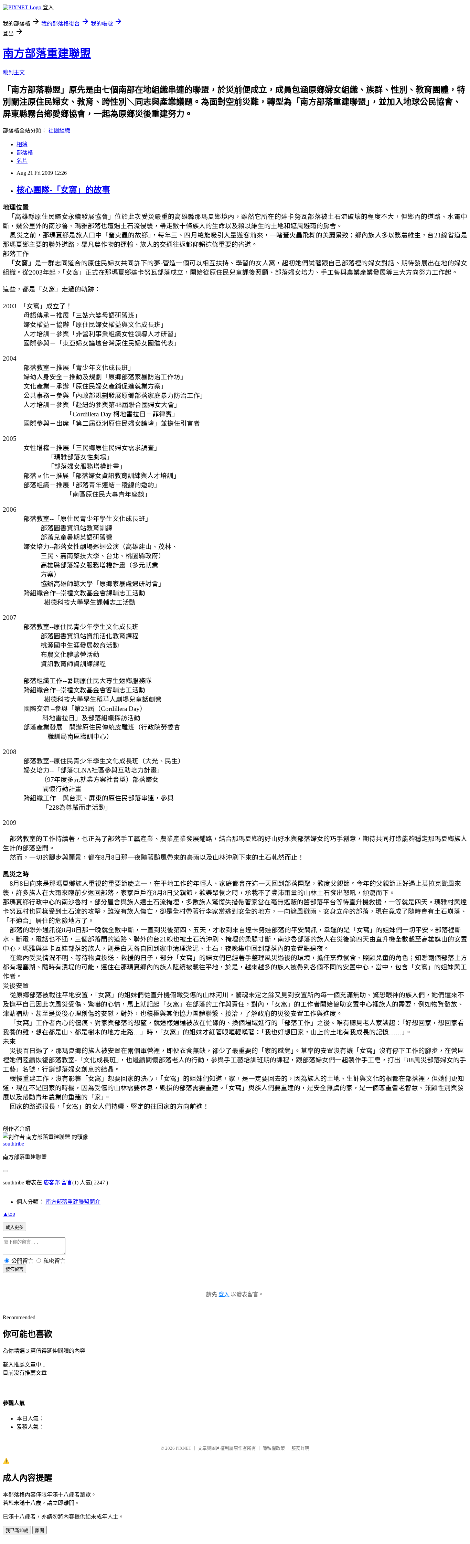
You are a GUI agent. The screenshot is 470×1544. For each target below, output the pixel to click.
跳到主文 (14, 72)
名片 (22, 161)
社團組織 (59, 131)
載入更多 (14, 1227)
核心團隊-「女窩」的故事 (63, 189)
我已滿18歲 (17, 1530)
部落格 (25, 153)
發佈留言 (14, 1269)
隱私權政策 (274, 1448)
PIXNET (183, 1448)
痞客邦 (51, 1182)
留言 (66, 1182)
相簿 (22, 144)
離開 (39, 1530)
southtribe (13, 1144)
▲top (9, 1214)
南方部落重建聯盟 (47, 53)
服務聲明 (300, 1448)
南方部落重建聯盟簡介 (72, 1202)
